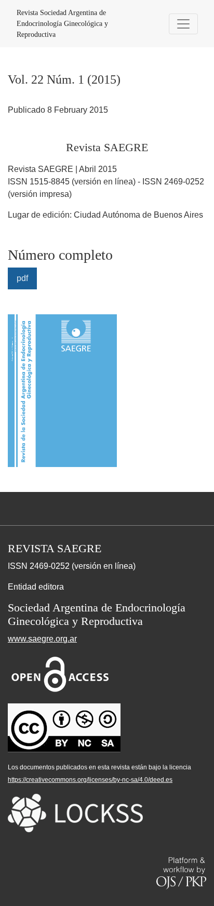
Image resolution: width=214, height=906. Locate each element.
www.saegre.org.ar (42, 638)
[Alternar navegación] (183, 24)
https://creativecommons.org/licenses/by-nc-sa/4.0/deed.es (90, 779)
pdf (22, 278)
